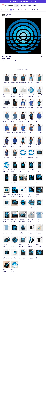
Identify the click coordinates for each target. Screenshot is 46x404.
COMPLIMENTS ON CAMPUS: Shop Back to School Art (23, 1)
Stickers (15, 9)
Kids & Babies (40, 9)
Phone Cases (21, 9)
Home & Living (32, 9)
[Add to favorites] (41, 56)
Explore (2, 9)
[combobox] (16, 5)
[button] (23, 1)
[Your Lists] (39, 5)
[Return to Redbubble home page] (7, 5)
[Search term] (17, 5)
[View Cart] (42, 5)
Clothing (8, 9)
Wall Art (26, 9)
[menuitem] (2, 9)
